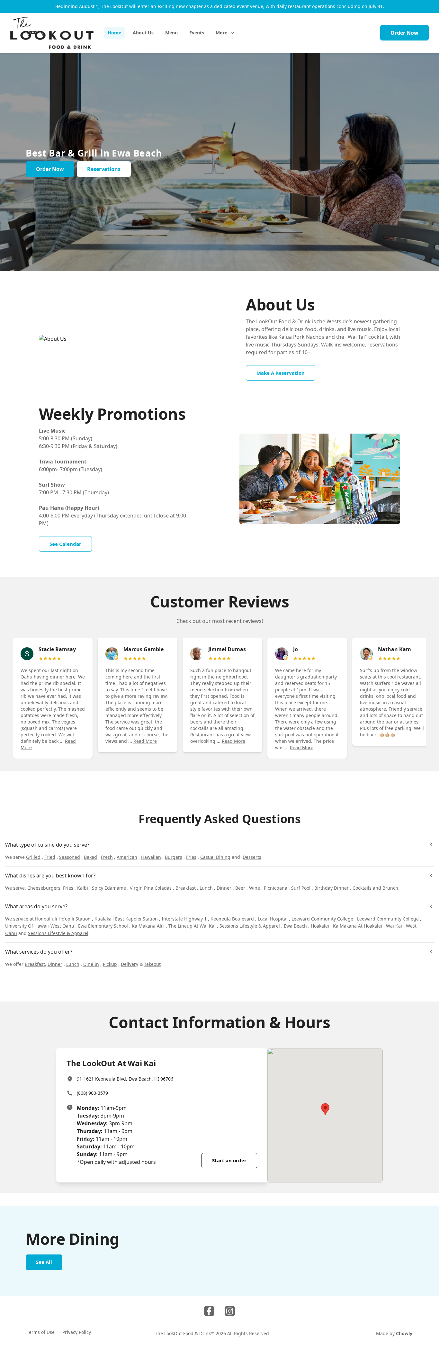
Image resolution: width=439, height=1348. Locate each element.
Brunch (390, 888)
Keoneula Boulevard (232, 919)
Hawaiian (151, 857)
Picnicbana (275, 888)
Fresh (107, 857)
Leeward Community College (322, 919)
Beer (240, 888)
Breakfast (185, 888)
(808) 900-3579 (92, 1093)
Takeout (152, 964)
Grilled (33, 857)
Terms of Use (41, 1332)
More (221, 33)
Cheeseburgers (43, 888)
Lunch (206, 888)
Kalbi (82, 888)
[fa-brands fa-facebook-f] (209, 1311)
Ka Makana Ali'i (148, 926)
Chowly (404, 1333)
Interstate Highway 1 (184, 919)
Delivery (129, 964)
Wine (254, 888)
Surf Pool (300, 888)
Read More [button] (145, 741)
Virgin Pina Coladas (151, 888)
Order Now (404, 32)
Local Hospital (273, 919)
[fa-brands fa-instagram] (230, 1311)
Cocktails (362, 888)
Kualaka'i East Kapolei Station (126, 919)
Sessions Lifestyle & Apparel (250, 926)
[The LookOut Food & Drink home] (52, 33)
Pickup (110, 964)
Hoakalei (320, 926)
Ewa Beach (295, 926)
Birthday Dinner (331, 888)
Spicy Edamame (109, 888)
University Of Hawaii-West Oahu (39, 926)
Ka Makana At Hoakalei (357, 926)
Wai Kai (394, 926)
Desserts (252, 857)
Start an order (229, 1160)
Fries (191, 857)
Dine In (91, 964)
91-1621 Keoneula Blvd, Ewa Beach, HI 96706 (125, 1079)
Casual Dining (215, 857)
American (127, 857)
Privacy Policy (76, 1332)
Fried (49, 857)
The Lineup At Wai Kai (192, 926)
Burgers (173, 857)
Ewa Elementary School (103, 926)
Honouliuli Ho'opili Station (63, 919)
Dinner (224, 888)
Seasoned (69, 857)
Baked (90, 857)
